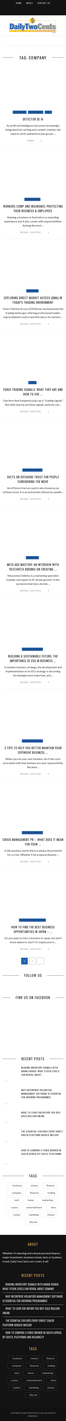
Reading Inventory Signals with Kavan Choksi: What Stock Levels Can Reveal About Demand (31, 1286)
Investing (32, 291)
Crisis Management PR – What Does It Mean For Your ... (33, 841)
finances (34, 1192)
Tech (48, 112)
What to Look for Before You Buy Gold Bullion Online (40, 1114)
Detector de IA (33, 119)
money (34, 1185)
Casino (16, 1214)
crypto (14, 1207)
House (50, 1214)
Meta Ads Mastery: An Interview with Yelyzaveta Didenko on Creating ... (33, 566)
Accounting (19, 112)
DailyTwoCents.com (22, 1261)
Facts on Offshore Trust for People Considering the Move (33, 479)
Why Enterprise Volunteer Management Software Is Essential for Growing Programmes (41, 1093)
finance (50, 1185)
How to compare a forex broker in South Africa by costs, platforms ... (41, 1153)
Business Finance (32, 470)
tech (16, 1200)
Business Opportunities (32, 920)
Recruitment (35, 112)
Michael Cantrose (30, 232)
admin (30, 140)
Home (19, 3)
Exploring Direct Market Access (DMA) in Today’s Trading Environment (33, 300)
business (17, 1185)
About (29, 3)
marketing (47, 1200)
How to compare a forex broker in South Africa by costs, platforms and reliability (32, 1335)
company (16, 1192)
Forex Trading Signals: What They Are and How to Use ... (33, 391)
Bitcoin (33, 1222)
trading (51, 1192)
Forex (32, 382)
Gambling (34, 1214)
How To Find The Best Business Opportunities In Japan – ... (33, 929)
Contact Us (44, 3)
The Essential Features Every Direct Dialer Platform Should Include (42, 1133)
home (31, 1200)
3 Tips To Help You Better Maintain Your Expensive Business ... (33, 750)
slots (53, 1207)
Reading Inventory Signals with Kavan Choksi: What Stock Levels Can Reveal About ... (40, 1071)
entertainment (34, 1207)
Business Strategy (32, 649)
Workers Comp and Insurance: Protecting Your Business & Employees (33, 208)
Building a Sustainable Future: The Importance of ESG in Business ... (33, 658)
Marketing (32, 558)
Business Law (32, 199)
